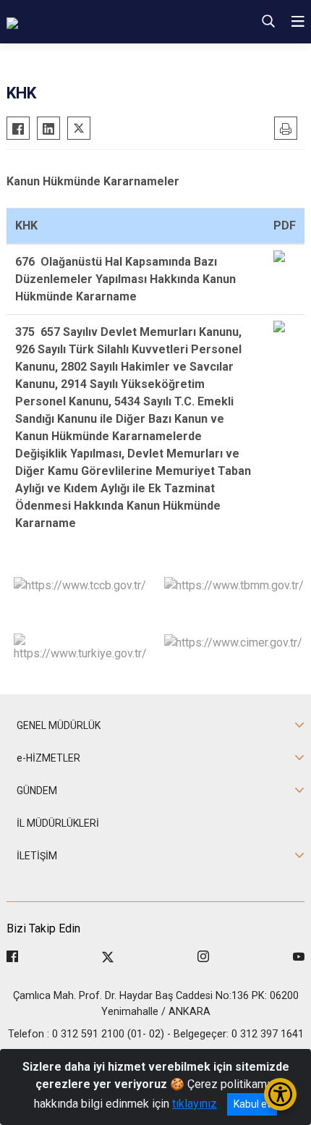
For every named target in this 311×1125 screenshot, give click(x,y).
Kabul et (252, 1104)
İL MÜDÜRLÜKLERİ (58, 823)
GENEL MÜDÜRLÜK (59, 725)
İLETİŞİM (37, 855)
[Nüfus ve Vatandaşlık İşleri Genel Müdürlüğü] (103, 22)
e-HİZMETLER (48, 758)
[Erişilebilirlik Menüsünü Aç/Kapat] (280, 1094)
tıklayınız (194, 1104)
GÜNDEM (37, 790)
